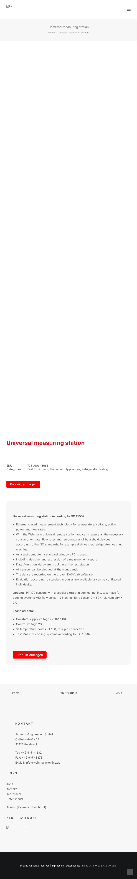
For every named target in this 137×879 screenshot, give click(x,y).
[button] (129, 9)
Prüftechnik (68, 693)
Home (51, 32)
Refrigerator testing (95, 469)
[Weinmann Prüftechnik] (10, 9)
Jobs (9, 784)
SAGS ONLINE (108, 865)
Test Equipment (37, 469)
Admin (10, 807)
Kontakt (11, 789)
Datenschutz (14, 799)
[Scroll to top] (130, 871)
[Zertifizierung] (19, 833)
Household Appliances (65, 469)
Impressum (13, 794)
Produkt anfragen (23, 484)
